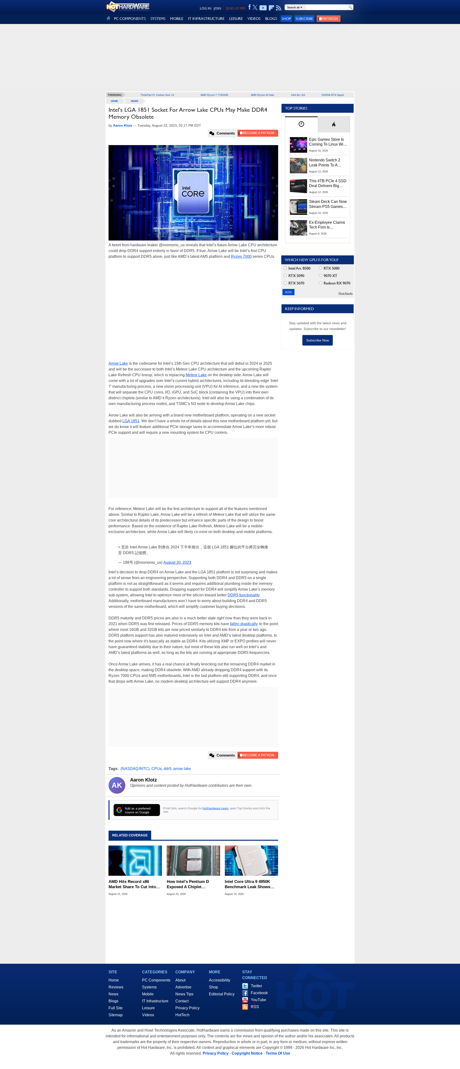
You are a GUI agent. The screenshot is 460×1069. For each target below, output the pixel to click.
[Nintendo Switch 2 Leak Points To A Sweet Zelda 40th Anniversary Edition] (298, 165)
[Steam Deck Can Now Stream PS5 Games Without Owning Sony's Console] (298, 207)
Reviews (116, 987)
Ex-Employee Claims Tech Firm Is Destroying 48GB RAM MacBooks (327, 225)
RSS (255, 1007)
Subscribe (304, 19)
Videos (148, 1015)
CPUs (156, 769)
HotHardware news (215, 808)
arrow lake (182, 769)
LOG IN (205, 8)
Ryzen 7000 (241, 256)
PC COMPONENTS (130, 18)
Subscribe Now (317, 340)
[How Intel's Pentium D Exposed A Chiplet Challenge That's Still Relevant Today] (193, 861)
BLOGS (271, 18)
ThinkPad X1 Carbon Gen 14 (157, 95)
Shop (286, 19)
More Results (346, 293)
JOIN (217, 8)
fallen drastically (243, 624)
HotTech (182, 1015)
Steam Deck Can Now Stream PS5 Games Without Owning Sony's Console (328, 204)
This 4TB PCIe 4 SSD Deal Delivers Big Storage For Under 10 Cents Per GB (327, 183)
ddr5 (167, 769)
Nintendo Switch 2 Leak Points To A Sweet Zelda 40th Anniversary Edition (325, 163)
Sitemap (116, 1015)
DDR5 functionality (243, 595)
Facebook (259, 993)
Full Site (116, 1008)
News (134, 101)
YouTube (258, 1000)
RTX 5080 (331, 268)
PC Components (156, 980)
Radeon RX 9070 (336, 283)
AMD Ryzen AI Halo (262, 95)
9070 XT (330, 275)
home (114, 101)
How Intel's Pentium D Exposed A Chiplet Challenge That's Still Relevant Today (188, 884)
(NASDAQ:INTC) (135, 769)
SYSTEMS (157, 18)
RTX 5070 (296, 283)
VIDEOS (253, 18)
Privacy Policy (187, 1008)
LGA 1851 (130, 421)
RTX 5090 (296, 275)
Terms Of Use (278, 1053)
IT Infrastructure (155, 1001)
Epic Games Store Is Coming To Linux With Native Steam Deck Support (327, 142)
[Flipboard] (271, 8)
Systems (149, 987)
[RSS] (279, 8)
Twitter (256, 986)
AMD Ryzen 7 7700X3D (214, 95)
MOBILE (176, 18)
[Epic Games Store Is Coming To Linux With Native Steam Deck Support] (298, 145)
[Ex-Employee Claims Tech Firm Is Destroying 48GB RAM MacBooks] (298, 227)
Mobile (148, 994)
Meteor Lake (196, 375)
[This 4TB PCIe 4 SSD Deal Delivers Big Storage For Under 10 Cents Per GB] (298, 186)
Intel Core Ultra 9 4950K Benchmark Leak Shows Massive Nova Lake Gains (249, 884)
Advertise (183, 987)
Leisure (148, 1008)
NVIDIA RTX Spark (333, 95)
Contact (182, 1001)
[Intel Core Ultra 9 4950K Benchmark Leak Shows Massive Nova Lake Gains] (251, 861)
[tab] (301, 124)
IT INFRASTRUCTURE (206, 18)
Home (114, 980)
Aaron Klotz (143, 779)
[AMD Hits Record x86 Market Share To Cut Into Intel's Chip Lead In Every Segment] (135, 861)
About (180, 980)
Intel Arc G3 (298, 95)
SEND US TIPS (235, 8)
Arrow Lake (118, 363)
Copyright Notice (247, 1053)
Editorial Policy (222, 994)
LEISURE (236, 18)
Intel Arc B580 (299, 268)
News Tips (184, 994)
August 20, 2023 (177, 562)
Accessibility (219, 980)
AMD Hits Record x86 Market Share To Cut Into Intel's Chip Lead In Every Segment (133, 884)
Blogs (113, 1001)
